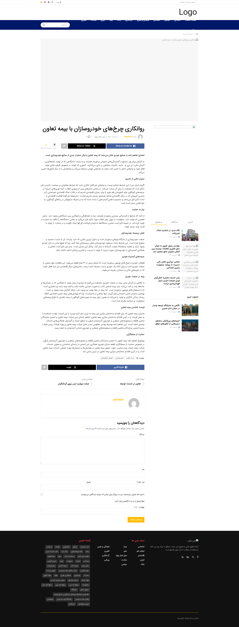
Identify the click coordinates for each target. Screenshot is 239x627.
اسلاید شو (140, 551)
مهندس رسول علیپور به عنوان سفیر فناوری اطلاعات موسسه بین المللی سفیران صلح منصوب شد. (166, 248)
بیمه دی (86, 561)
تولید (61, 561)
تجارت (78, 561)
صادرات (86, 575)
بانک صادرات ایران (52, 551)
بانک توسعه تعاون (76, 551)
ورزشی (193, 29)
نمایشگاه (74, 590)
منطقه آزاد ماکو (47, 585)
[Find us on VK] (187, 557)
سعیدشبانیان (51, 566)
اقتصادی (157, 20)
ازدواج (75, 547)
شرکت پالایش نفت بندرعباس (68, 571)
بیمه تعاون (130, 358)
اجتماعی (177, 20)
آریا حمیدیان (85, 547)
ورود (58, 2)
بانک (119, 20)
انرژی (103, 20)
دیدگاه (140, 434)
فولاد (55, 575)
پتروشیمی (50, 599)
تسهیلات (69, 561)
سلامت (93, 20)
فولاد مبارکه (85, 580)
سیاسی (167, 20)
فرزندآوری (77, 575)
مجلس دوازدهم (73, 580)
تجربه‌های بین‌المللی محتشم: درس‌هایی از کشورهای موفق (167, 322)
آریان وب (180, 618)
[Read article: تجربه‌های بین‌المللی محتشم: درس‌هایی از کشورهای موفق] (190, 325)
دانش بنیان (85, 566)
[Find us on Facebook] (197, 557)
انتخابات (49, 547)
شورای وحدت (51, 571)
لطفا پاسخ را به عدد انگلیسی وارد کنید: (129, 501)
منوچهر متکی (84, 590)
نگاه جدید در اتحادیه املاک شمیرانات (168, 232)
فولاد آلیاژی (47, 575)
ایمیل (87, 482)
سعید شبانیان (84, 571)
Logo (188, 12)
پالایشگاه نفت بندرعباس (64, 599)
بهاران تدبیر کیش (83, 556)
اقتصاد (57, 547)
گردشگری (129, 20)
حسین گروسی (52, 561)
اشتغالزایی (66, 547)
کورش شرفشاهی (106, 358)
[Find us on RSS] (183, 557)
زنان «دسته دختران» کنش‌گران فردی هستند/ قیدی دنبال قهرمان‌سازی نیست (167, 280)
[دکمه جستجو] (43, 24)
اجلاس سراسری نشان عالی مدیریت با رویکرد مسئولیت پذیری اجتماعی (168, 264)
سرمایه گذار (74, 566)
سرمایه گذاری (63, 566)
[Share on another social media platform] (64, 146)
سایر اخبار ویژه (100, 136)
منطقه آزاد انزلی (60, 585)
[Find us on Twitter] (193, 557)
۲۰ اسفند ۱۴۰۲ (113, 136)
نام (142, 469)
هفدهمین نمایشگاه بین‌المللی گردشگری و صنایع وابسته (71, 594)
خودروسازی (119, 358)
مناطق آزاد (85, 585)
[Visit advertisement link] (174, 166)
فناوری (83, 20)
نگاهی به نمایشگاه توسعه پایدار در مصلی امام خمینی (166, 307)
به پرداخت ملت (69, 556)
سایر (125, 551)
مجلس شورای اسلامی (58, 580)
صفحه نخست (190, 20)
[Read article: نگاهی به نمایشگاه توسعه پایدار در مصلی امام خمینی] (190, 310)
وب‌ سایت (140, 481)
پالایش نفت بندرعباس (82, 599)
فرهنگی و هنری (143, 20)
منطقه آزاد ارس (74, 585)
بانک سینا (64, 551)
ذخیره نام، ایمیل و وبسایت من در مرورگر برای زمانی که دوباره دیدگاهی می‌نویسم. (112, 494)
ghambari (128, 136)
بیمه (111, 20)
